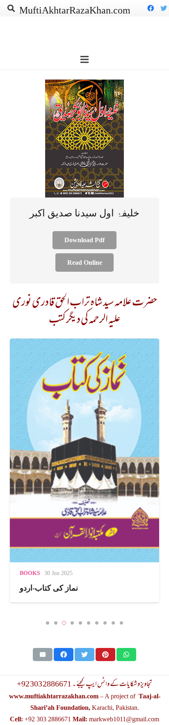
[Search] (11, 8)
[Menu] (84, 59)
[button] (47, 623)
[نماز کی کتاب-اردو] (84, 470)
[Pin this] (105, 654)
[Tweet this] (84, 654)
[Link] (84, 139)
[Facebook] (150, 8)
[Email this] (43, 654)
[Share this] (63, 654)
